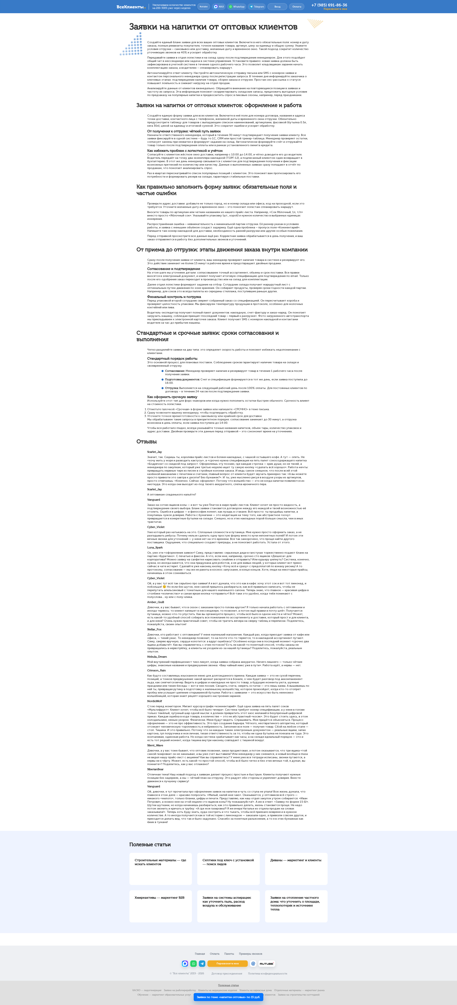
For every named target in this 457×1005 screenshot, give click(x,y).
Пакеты (229, 953)
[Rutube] (266, 963)
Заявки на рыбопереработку (180, 990)
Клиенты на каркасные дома (256, 990)
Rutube (204, 6)
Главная (200, 953)
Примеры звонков (250, 953)
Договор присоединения (227, 973)
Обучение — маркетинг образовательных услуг (164, 994)
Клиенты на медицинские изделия (217, 990)
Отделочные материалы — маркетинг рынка (299, 990)
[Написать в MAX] (185, 963)
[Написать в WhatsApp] (193, 963)
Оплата (296, 6)
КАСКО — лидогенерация (146, 990)
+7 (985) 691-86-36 (329, 5)
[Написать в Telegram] (202, 963)
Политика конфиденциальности (267, 973)
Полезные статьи (228, 985)
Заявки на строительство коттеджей (299, 994)
